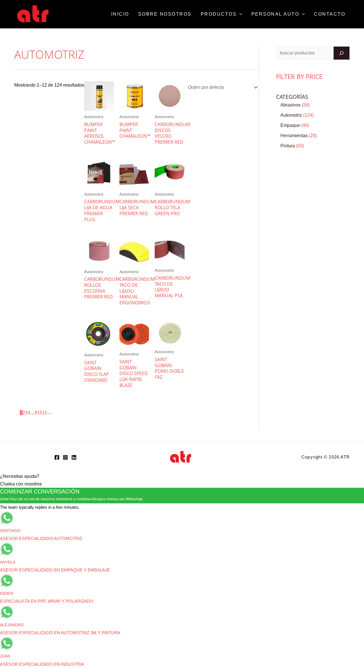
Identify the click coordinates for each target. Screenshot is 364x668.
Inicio (120, 14)
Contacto (329, 14)
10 (39, 412)
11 (44, 412)
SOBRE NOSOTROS (165, 14)
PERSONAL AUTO (275, 14)
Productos (219, 14)
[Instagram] (65, 457)
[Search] (341, 53)
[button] (239, 14)
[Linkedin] (73, 457)
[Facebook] (56, 457)
